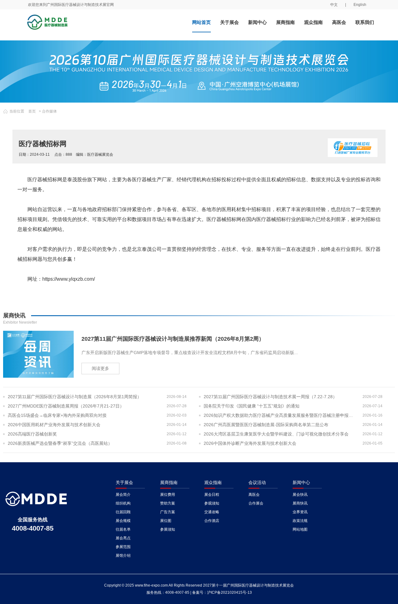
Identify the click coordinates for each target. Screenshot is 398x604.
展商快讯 (300, 503)
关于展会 (229, 22)
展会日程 (211, 494)
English (360, 4)
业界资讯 (300, 512)
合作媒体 (49, 111)
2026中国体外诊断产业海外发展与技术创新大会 (250, 443)
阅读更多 (100, 368)
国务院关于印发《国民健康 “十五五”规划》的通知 (251, 405)
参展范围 (123, 547)
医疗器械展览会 (100, 154)
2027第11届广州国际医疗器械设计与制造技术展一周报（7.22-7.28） (270, 396)
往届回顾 (123, 512)
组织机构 (123, 503)
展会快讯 (300, 494)
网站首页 (201, 22)
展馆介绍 (123, 555)
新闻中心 (257, 22)
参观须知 (211, 503)
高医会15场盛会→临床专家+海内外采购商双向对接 (57, 415)
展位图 (165, 521)
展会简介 (123, 494)
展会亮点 (123, 538)
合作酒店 (211, 521)
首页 (32, 111)
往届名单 (123, 529)
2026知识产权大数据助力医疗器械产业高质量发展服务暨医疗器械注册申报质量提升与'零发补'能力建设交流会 (280, 415)
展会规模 (123, 521)
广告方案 (167, 512)
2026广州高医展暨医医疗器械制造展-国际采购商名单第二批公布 (266, 424)
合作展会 (255, 503)
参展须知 (167, 529)
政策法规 (300, 521)
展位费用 (167, 494)
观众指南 (313, 22)
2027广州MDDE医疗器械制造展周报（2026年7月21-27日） (66, 405)
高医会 (339, 22)
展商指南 (285, 22)
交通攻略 (211, 512)
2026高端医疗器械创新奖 (32, 433)
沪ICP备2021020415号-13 (229, 592)
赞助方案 (167, 503)
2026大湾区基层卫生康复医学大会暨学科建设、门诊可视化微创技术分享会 (276, 433)
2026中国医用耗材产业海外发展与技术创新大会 (54, 424)
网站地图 (300, 529)
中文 (334, 4)
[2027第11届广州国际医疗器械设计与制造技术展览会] (92, 25)
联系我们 (364, 22)
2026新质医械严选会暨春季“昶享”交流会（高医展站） (60, 443)
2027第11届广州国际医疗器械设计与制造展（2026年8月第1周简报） (74, 396)
